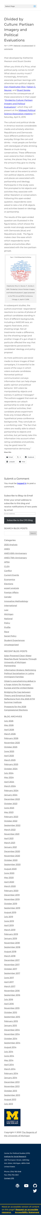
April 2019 (9, 925)
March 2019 (9, 930)
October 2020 (10, 860)
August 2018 (10, 951)
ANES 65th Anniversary (15, 553)
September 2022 (12, 825)
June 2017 (9, 978)
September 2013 (12, 1095)
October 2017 (10, 969)
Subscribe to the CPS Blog (20, 520)
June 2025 (9, 751)
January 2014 (10, 1078)
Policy (7, 623)
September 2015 (12, 1017)
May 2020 (9, 877)
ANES (7, 549)
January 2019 (10, 938)
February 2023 (11, 816)
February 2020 (11, 890)
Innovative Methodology (16, 601)
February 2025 (11, 764)
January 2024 (10, 795)
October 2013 (10, 1091)
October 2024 (10, 769)
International (10, 605)
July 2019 (8, 917)
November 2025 (12, 743)
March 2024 (10, 786)
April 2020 (9, 882)
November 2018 (12, 943)
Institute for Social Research (15, 1157)
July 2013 (8, 1104)
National (17, 46)
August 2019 (10, 912)
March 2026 (10, 734)
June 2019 (9, 921)
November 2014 (12, 1034)
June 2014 (9, 1056)
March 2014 (9, 1069)
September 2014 (12, 1043)
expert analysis (11, 588)
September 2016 (12, 995)
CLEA (7, 566)
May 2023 (8, 812)
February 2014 (11, 1073)
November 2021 (11, 834)
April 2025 (9, 755)
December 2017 (12, 960)
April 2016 (9, 1004)
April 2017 (9, 982)
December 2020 (12, 851)
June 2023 (9, 808)
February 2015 (11, 1021)
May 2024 (9, 777)
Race (6, 632)
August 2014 (10, 1047)
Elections (8, 584)
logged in (21, 483)
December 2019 (12, 895)
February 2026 (11, 738)
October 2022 (10, 821)
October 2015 (10, 1012)
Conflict (8, 571)
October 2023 (10, 803)
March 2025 (10, 760)
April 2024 (9, 782)
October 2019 (10, 903)
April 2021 (9, 838)
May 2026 (9, 725)
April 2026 (9, 729)
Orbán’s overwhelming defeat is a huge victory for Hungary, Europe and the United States (20, 684)
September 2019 (12, 908)
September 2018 (12, 947)
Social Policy (10, 636)
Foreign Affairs (11, 592)
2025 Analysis (10, 544)
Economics (9, 579)
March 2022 (10, 829)
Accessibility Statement (27, 1212)
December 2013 (11, 1082)
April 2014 (9, 1064)
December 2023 (12, 799)
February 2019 (11, 934)
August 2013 (10, 1099)
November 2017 (12, 964)
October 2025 (10, 747)
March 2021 (9, 843)
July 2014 (8, 1051)
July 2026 (8, 721)
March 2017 (9, 986)
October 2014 (10, 1038)
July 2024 (8, 773)
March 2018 (9, 956)
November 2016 (12, 990)
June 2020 (9, 873)
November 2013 (11, 1086)
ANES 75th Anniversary (15, 558)
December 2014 (12, 1030)
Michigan (8, 614)
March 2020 (10, 886)
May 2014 (8, 1060)
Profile (7, 627)
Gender (7, 597)
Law (6, 610)
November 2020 (12, 856)
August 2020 (10, 869)
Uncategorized (27, 46)
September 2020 (12, 864)
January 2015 (10, 1025)
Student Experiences (14, 640)
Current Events (11, 575)
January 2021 (10, 847)
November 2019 (12, 899)
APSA (7, 562)
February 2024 (11, 790)
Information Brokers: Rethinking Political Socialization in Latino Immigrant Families (20, 673)
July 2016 (8, 999)
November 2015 (11, 1008)
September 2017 (12, 973)
